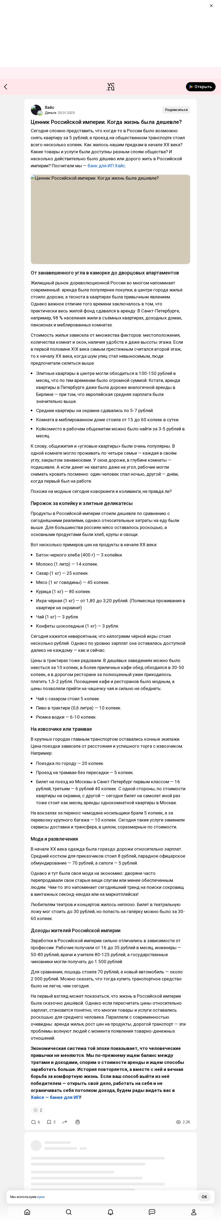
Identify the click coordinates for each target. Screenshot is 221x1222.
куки (40, 1197)
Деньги (50, 113)
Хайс (49, 107)
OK (204, 1197)
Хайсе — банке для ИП (55, 1097)
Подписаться (176, 110)
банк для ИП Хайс (106, 165)
